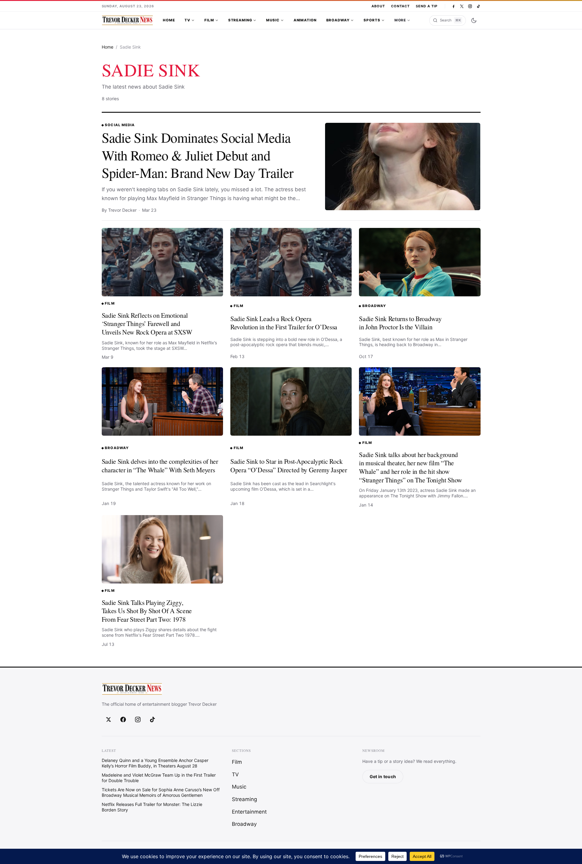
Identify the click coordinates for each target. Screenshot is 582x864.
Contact (400, 6)
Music (272, 20)
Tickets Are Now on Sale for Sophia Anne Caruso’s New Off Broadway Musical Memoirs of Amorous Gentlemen (161, 792)
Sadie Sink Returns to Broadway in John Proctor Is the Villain (400, 322)
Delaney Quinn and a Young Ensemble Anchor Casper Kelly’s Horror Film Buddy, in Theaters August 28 (155, 763)
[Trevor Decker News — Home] (127, 20)
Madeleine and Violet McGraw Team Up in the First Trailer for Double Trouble (159, 777)
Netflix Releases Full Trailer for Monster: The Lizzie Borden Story (152, 807)
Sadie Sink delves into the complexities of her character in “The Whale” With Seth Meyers (160, 465)
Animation (305, 20)
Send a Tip (426, 6)
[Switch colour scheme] (474, 20)
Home (169, 20)
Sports (372, 20)
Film (209, 20)
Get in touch (383, 776)
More (400, 20)
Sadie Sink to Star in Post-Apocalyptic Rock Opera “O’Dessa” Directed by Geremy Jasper (288, 465)
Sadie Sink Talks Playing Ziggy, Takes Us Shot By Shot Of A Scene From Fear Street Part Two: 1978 (147, 611)
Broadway (338, 20)
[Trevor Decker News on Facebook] (453, 6)
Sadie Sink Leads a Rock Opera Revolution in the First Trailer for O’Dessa (283, 322)
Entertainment (249, 812)
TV (187, 20)
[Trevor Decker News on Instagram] (470, 6)
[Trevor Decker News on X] (461, 6)
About (378, 6)
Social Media (119, 125)
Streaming (240, 20)
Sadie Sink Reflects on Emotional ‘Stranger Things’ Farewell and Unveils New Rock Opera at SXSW (147, 323)
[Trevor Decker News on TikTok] (478, 6)
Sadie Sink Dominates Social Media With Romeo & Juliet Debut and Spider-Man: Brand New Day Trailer (198, 155)
